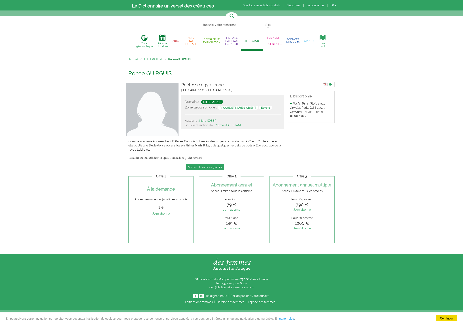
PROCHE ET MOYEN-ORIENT (238, 107)
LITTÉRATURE (153, 59)
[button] (176, 41)
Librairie (230, 302)
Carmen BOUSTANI (228, 125)
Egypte (265, 107)
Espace (261, 302)
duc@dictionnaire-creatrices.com (231, 287)
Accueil (133, 59)
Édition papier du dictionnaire (250, 296)
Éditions (199, 302)
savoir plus (286, 318)
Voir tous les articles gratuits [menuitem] (262, 5)
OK (268, 25)
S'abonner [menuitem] (293, 5)
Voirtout (322, 45)
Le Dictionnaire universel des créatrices (173, 5)
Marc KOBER (207, 120)
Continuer (446, 318)
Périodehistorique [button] (162, 45)
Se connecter (315, 5)
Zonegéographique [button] (144, 45)
